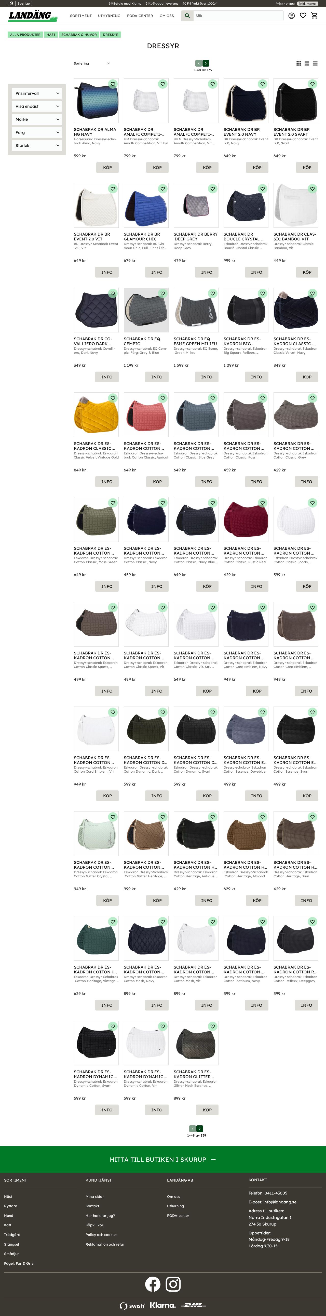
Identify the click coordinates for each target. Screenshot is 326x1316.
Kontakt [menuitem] (92, 1206)
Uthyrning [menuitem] (109, 15)
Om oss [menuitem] (167, 15)
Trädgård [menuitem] (12, 1234)
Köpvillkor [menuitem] (94, 1225)
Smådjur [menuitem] (11, 1253)
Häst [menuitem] (8, 1196)
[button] (303, 16)
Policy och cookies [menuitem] (101, 1234)
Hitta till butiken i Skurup (158, 1159)
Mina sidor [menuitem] (291, 16)
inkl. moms (307, 4)
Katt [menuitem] (7, 1225)
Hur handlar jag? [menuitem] (100, 1215)
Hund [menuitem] (8, 1215)
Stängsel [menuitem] (11, 1244)
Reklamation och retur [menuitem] (105, 1244)
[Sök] (187, 16)
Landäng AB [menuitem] (180, 1180)
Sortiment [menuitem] (81, 15)
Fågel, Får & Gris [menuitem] (18, 1263)
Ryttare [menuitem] (10, 1206)
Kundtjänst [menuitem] (99, 1180)
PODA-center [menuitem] (140, 15)
